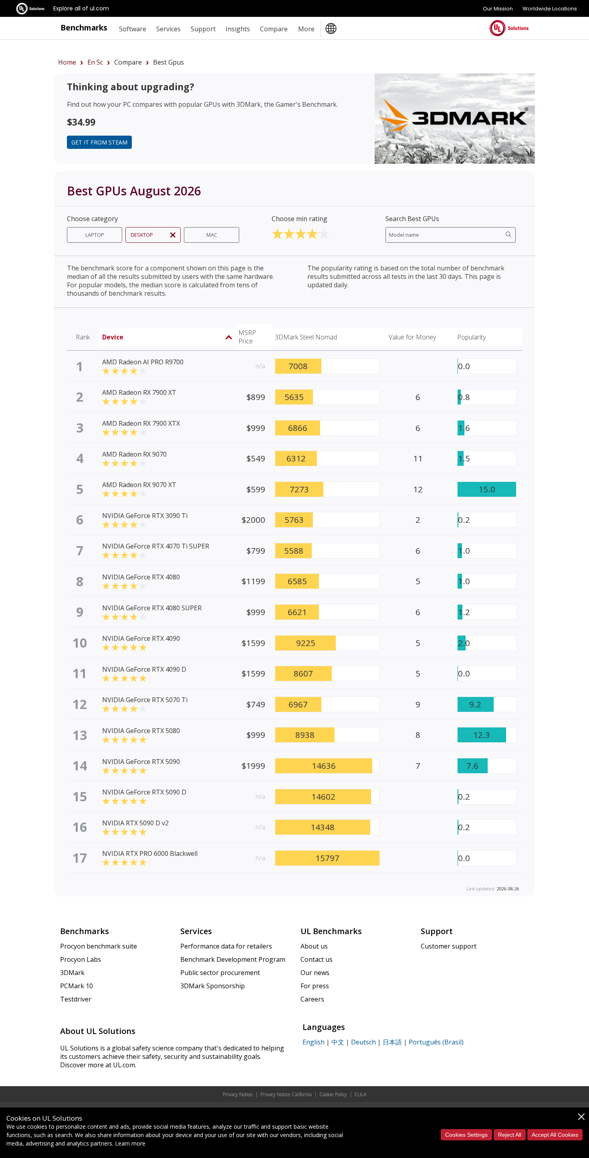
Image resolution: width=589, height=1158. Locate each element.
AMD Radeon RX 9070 (134, 454)
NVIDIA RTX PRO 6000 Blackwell (150, 853)
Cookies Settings (466, 1135)
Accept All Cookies (555, 1135)
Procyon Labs (80, 959)
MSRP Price (247, 336)
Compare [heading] (274, 28)
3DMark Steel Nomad (306, 337)
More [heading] (306, 28)
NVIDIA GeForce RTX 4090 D (144, 669)
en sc (95, 62)
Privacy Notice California (286, 1094)
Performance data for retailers (226, 946)
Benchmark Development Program (232, 959)
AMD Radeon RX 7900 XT (139, 392)
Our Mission (498, 8)
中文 (337, 1042)
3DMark (72, 972)
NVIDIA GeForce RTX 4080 (141, 577)
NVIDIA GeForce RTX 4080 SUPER (152, 607)
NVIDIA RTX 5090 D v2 (135, 823)
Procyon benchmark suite (98, 946)
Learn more (130, 1143)
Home (67, 62)
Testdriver (75, 999)
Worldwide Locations (549, 8)
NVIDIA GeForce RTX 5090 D (144, 792)
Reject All (509, 1135)
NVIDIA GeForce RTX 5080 (141, 730)
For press (315, 985)
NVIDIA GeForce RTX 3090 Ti (145, 515)
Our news (315, 972)
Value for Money (412, 337)
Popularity (471, 337)
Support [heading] (203, 28)
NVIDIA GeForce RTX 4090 (141, 638)
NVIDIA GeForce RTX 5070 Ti (145, 699)
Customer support (448, 946)
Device (112, 337)
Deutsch (363, 1042)
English (314, 1042)
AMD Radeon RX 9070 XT (139, 484)
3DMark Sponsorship (212, 985)
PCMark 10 (76, 985)
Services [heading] (168, 28)
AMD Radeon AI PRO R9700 (143, 362)
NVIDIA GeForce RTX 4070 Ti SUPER (155, 546)
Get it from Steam (99, 142)
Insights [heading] (238, 28)
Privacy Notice (238, 1094)
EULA (360, 1094)
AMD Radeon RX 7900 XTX (141, 423)
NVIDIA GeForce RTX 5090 (141, 761)
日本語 (392, 1042)
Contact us (317, 959)
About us (314, 946)
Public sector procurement (220, 972)
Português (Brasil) (436, 1042)
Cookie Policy (333, 1094)
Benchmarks (84, 27)
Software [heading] (132, 28)
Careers (312, 999)
